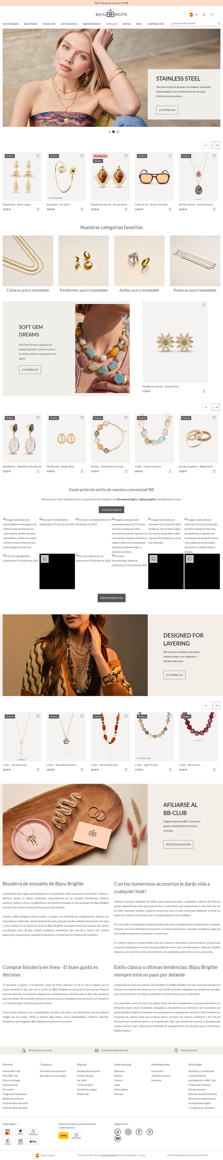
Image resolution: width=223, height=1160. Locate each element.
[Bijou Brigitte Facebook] (139, 1132)
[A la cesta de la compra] (38, 209)
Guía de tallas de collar (15, 1107)
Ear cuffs (82, 1080)
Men (139, 23)
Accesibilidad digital (199, 1103)
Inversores (157, 1071)
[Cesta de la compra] (219, 14)
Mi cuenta (8, 1089)
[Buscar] (219, 23)
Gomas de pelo (85, 1075)
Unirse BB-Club (11, 1071)
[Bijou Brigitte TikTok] (117, 1132)
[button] (204, 14)
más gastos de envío (108, 1155)
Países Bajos (121, 1089)
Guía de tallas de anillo (15, 1103)
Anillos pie (83, 1093)
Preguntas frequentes (15, 1093)
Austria (118, 1075)
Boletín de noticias (13, 1098)
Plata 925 (49, 23)
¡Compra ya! (167, 109)
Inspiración (156, 23)
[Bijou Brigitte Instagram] (128, 1132)
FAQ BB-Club (10, 1075)
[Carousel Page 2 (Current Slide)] (113, 131)
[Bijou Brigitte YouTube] (117, 1138)
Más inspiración (111, 597)
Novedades (10, 23)
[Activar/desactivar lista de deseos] (38, 156)
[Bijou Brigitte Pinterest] (149, 1132)
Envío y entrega (11, 1080)
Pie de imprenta (197, 1089)
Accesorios (69, 23)
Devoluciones (10, 1084)
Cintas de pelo (85, 1084)
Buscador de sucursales (53, 1075)
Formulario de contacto (53, 1071)
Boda (126, 23)
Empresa (156, 1080)
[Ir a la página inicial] (111, 12)
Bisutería (30, 23)
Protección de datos (199, 1084)
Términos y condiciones (201, 1071)
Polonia (118, 1093)
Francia (118, 1080)
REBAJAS (111, 23)
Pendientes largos (87, 1089)
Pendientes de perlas (88, 1071)
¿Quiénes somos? (161, 1075)
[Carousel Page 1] (109, 131)
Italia (117, 1084)
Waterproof (92, 23)
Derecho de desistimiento (202, 1093)
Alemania (119, 1071)
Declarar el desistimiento (202, 1098)
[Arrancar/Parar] (124, 387)
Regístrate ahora (178, 844)
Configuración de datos (202, 1107)
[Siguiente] (216, 145)
